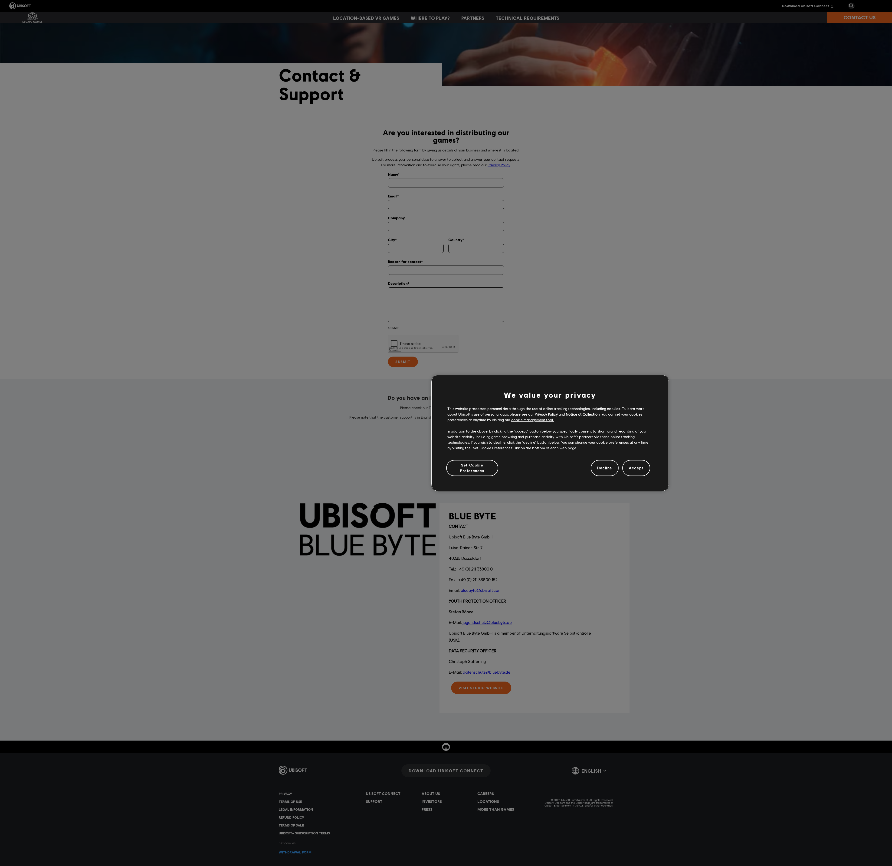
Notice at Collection (583, 414)
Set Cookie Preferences (472, 468)
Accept (636, 468)
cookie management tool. (532, 420)
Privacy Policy (546, 414)
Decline (604, 468)
